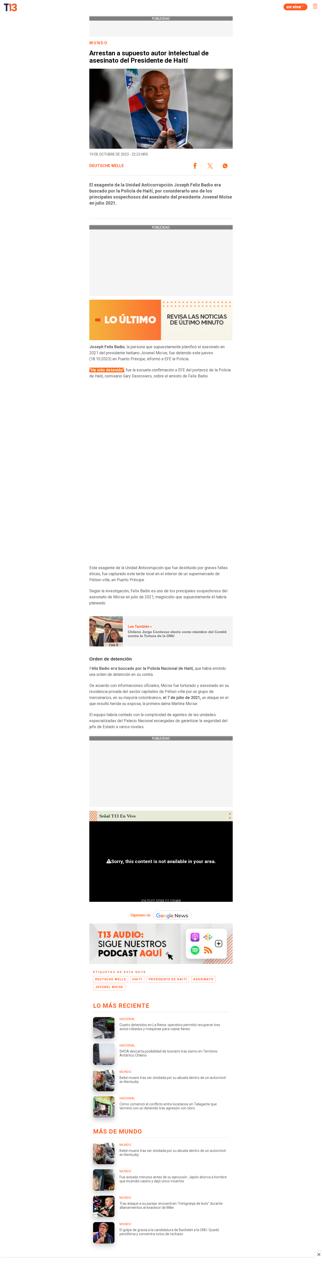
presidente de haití (168, 979)
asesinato (203, 979)
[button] (195, 165)
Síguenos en (140, 915)
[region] (161, 1271)
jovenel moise (109, 987)
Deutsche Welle (106, 166)
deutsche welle (110, 979)
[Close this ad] (318, 1254)
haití (137, 979)
